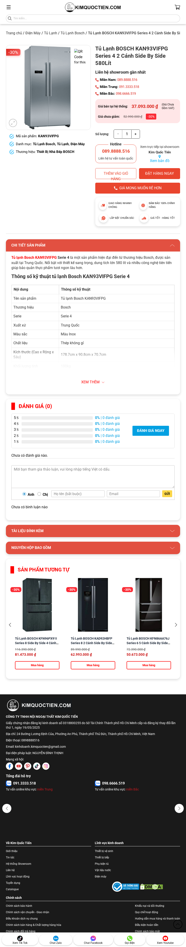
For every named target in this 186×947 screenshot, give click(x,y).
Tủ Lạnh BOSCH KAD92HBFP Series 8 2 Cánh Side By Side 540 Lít (91, 643)
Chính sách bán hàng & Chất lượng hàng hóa (33, 925)
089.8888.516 (127, 80)
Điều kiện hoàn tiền (146, 925)
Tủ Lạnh (50, 33)
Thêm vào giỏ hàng (116, 175)
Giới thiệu (11, 851)
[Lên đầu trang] (177, 924)
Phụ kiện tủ (102, 863)
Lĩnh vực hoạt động (17, 876)
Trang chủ (14, 33)
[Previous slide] (10, 625)
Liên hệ (10, 870)
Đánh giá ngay (150, 431)
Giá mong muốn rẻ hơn (140, 188)
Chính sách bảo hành (19, 905)
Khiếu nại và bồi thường (149, 905)
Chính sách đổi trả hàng (20, 931)
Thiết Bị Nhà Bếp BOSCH (55, 152)
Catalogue (12, 889)
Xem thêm (90, 382)
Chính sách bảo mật (147, 931)
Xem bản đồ (159, 161)
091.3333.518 (129, 87)
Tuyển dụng (13, 883)
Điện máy (100, 876)
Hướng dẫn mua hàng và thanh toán (157, 918)
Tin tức (10, 857)
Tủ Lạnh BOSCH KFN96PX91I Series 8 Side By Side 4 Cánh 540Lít (36, 643)
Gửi (167, 494)
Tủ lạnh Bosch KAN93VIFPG (34, 257)
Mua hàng (37, 665)
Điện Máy (33, 33)
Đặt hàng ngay (159, 173)
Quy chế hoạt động (146, 912)
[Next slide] (176, 625)
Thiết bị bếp (102, 857)
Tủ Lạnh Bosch (73, 33)
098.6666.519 (126, 94)
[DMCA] (151, 887)
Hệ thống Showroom (18, 863)
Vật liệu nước (103, 870)
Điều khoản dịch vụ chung (22, 918)
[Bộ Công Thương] (125, 887)
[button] (6, 808)
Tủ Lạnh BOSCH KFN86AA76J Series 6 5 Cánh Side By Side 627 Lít (148, 643)
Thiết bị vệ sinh (104, 851)
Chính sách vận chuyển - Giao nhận (27, 912)
